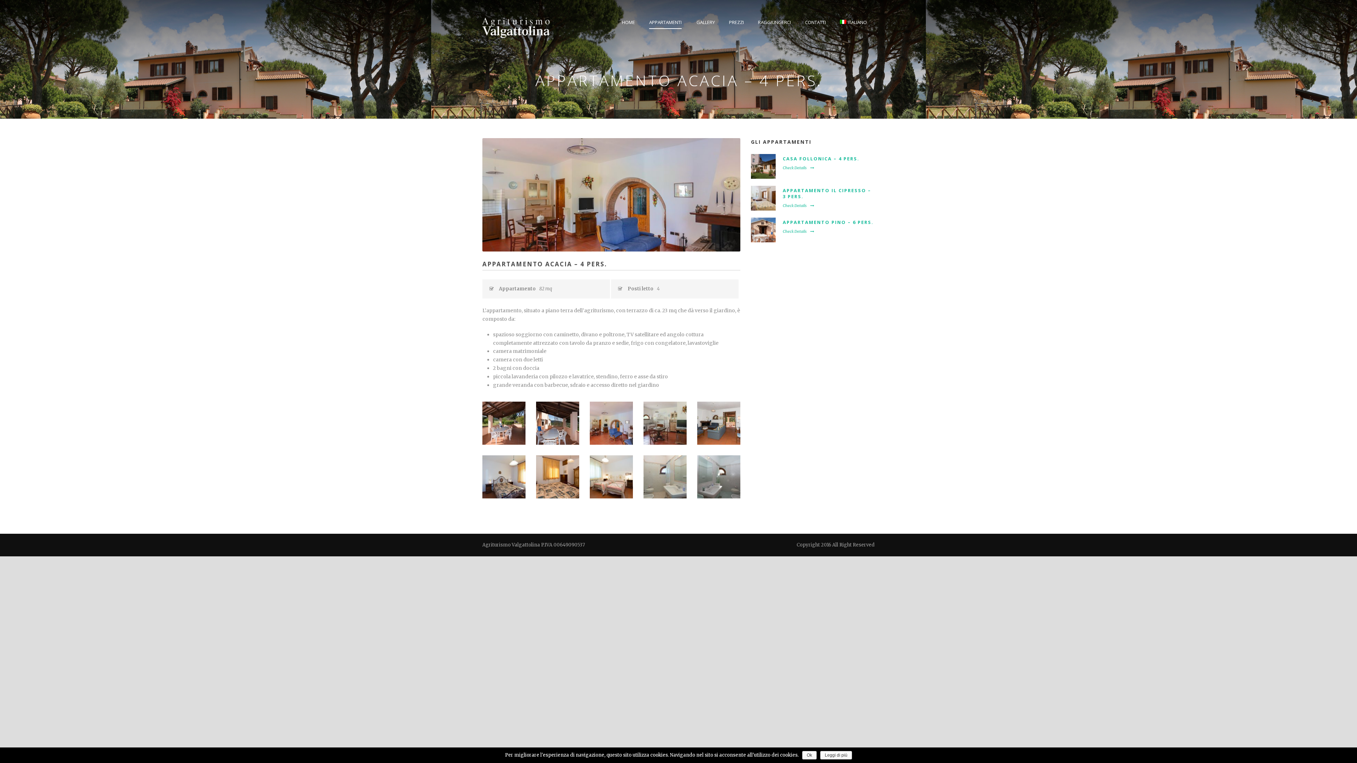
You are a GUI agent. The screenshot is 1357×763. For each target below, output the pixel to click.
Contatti (815, 22)
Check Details (795, 167)
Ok (809, 755)
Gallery (706, 22)
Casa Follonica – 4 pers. (821, 158)
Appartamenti (665, 22)
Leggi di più (836, 755)
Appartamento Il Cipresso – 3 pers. (827, 193)
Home (628, 22)
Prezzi (736, 22)
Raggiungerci (774, 22)
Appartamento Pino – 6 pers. (828, 222)
